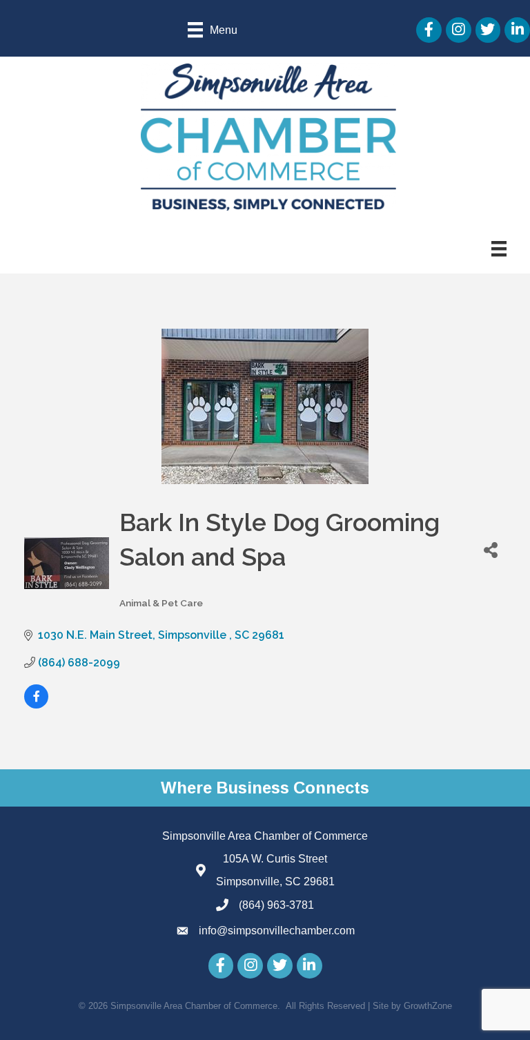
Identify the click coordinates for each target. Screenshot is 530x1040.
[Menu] (499, 248)
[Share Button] (490, 549)
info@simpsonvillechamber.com (277, 930)
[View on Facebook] (36, 704)
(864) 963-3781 (276, 905)
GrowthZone (428, 1006)
